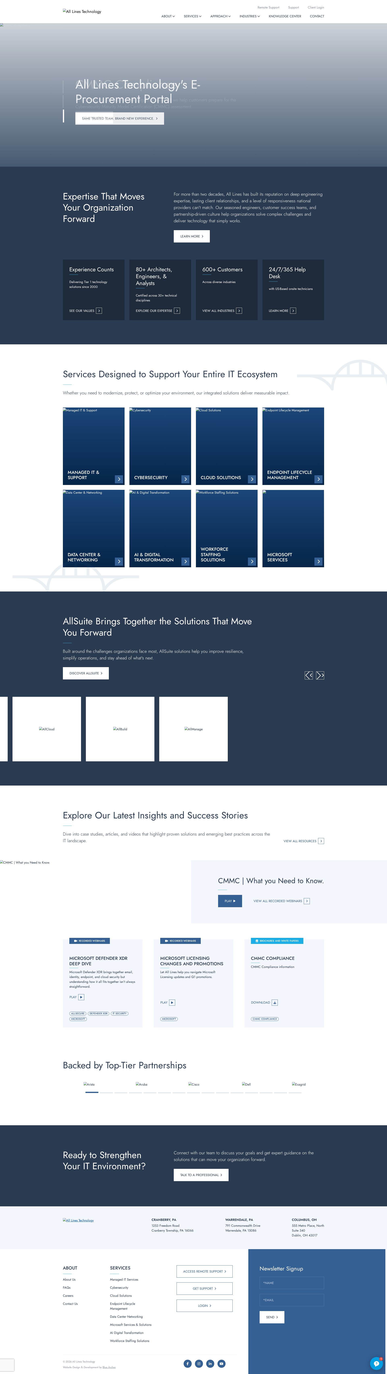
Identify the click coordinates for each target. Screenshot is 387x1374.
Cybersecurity (119, 1287)
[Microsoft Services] (293, 528)
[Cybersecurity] (160, 446)
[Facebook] (188, 1364)
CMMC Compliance (265, 1019)
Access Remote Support (203, 1271)
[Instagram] (199, 1364)
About (166, 16)
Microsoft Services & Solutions (130, 1324)
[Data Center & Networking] (94, 528)
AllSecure (77, 1013)
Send (270, 1317)
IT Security (120, 1013)
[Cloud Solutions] (227, 446)
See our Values (81, 310)
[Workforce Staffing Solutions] (227, 528)
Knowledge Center (285, 16)
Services (191, 16)
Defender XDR (98, 1013)
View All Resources (300, 841)
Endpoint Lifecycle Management (122, 1306)
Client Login (316, 7)
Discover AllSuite (84, 673)
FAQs (66, 1287)
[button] (173, 16)
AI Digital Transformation (127, 1332)
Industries (248, 16)
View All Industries (218, 310)
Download (260, 1002)
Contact (317, 16)
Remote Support (268, 7)
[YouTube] (221, 1364)
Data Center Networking (126, 1316)
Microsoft (78, 1019)
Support (293, 7)
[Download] (284, 983)
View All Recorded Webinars (278, 901)
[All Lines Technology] (90, 11)
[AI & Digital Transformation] (160, 528)
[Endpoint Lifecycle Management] (293, 446)
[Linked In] (210, 1364)
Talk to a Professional (199, 1175)
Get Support (203, 1288)
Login (203, 1305)
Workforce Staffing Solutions (129, 1340)
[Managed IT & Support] (94, 446)
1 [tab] (92, 1092)
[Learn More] (46, 729)
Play (228, 901)
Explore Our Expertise (154, 310)
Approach (218, 16)
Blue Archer (109, 1367)
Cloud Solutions (121, 1295)
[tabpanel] (89, 1084)
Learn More (190, 236)
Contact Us (70, 1303)
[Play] (103, 983)
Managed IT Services (124, 1279)
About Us (69, 1279)
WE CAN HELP (92, 117)
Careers (68, 1295)
